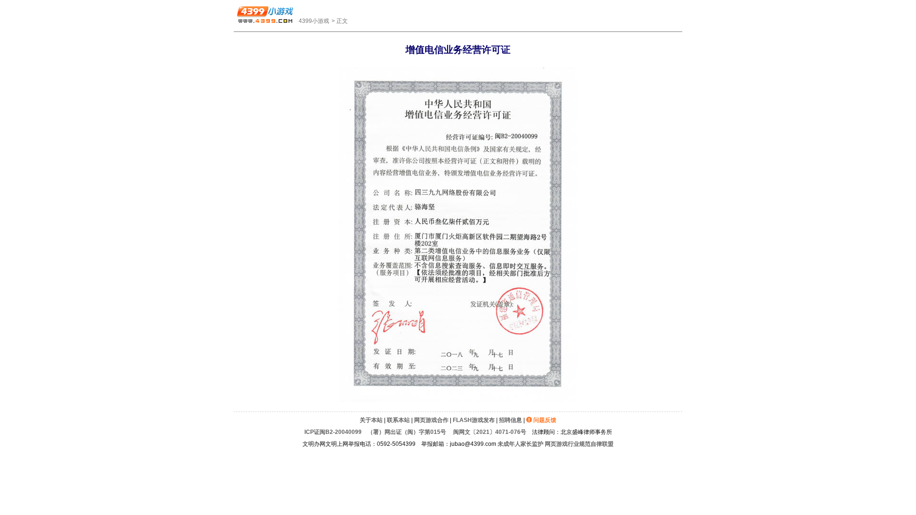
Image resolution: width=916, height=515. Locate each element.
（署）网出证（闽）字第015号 (406, 432)
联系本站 (398, 420)
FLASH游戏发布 (474, 420)
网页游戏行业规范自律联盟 (579, 444)
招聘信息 (510, 420)
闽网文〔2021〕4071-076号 (489, 432)
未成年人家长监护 (520, 444)
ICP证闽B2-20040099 (333, 432)
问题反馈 (544, 420)
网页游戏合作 (431, 420)
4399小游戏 (314, 21)
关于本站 (371, 420)
